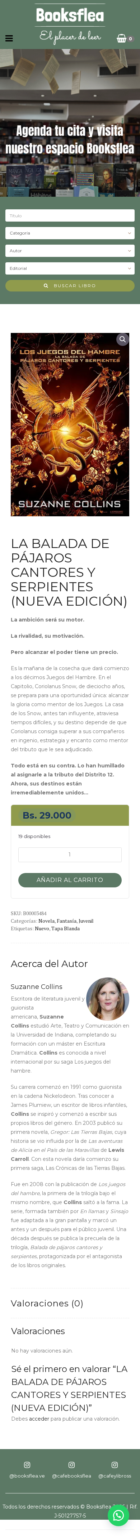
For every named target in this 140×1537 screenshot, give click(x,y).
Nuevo (42, 928)
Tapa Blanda (65, 928)
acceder (39, 1419)
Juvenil (86, 920)
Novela (46, 920)
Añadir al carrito (70, 880)
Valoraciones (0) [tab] (47, 1303)
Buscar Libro (72, 285)
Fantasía (66, 920)
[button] (122, 339)
